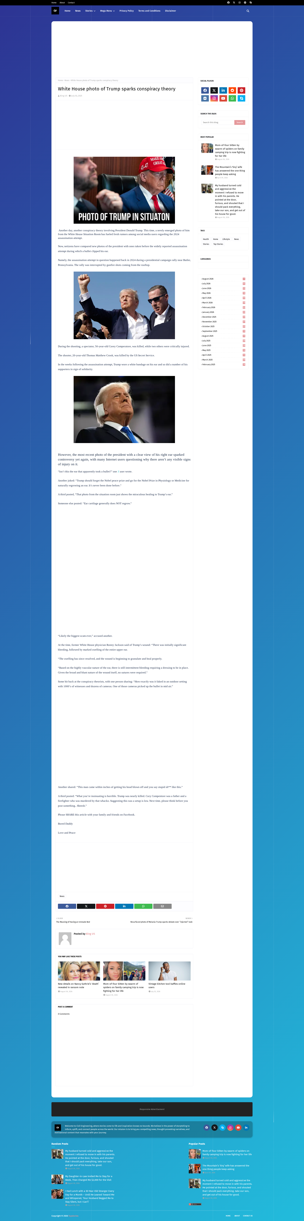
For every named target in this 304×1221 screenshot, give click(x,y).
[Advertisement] (150, 49)
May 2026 (223, 293)
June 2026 (223, 288)
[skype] (251, 3)
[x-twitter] (234, 3)
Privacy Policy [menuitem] (127, 11)
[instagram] (239, 3)
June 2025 (223, 345)
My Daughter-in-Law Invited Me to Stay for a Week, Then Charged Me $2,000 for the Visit (88, 1178)
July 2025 (223, 340)
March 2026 (223, 302)
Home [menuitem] (67, 11)
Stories (206, 244)
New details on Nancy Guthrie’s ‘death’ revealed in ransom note (78, 985)
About (62, 3)
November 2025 (223, 321)
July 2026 (223, 283)
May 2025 (223, 350)
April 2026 (223, 298)
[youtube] (223, 98)
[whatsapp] (232, 98)
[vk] (205, 98)
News (67, 80)
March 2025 (223, 360)
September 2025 (223, 331)
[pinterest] (245, 3)
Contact (71, 3)
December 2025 (223, 317)
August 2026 (223, 279)
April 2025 (223, 355)
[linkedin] (223, 90)
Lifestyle (226, 239)
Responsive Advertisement (152, 1109)
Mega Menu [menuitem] (106, 11)
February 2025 (223, 364)
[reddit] (232, 90)
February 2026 (223, 307)
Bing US (63, 96)
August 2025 (223, 336)
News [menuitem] (78, 11)
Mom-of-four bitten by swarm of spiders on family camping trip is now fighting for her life (123, 987)
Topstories (73, 1216)
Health (206, 239)
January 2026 (223, 312)
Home (54, 3)
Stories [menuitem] (89, 11)
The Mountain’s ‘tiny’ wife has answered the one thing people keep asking (230, 171)
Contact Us (248, 1216)
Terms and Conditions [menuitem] (149, 11)
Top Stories (218, 244)
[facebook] (228, 3)
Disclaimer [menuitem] (170, 11)
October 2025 (223, 326)
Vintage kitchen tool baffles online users (167, 985)
